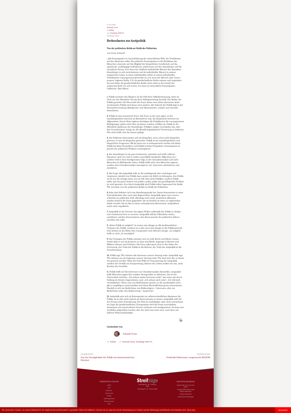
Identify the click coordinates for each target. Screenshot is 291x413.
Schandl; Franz (128, 342)
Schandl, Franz (112, 27)
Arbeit (109, 385)
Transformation (109, 401)
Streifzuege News (109, 398)
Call (109, 388)
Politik (111, 30)
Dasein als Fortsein (186, 394)
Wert (109, 404)
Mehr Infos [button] (191, 410)
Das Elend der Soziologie (186, 397)
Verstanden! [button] (283, 410)
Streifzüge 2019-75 (117, 33)
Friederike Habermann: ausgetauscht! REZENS (188, 357)
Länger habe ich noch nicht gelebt (185, 386)
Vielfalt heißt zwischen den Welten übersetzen (185, 390)
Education (109, 390)
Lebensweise (109, 393)
